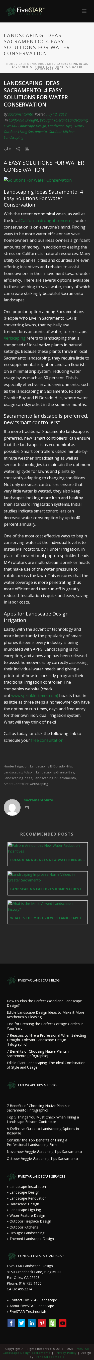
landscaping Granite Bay (55, 772)
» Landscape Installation (26, 1186)
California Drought (36, 64)
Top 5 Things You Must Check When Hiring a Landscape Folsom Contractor (43, 1119)
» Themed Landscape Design (30, 1238)
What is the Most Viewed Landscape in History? (48, 918)
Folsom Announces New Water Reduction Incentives (48, 860)
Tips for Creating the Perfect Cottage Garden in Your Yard (45, 1026)
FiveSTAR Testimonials (28, 1311)
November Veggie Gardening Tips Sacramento (44, 1151)
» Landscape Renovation (27, 1198)
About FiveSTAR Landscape (32, 1305)
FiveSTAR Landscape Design (25, 126)
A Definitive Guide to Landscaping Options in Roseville (43, 1130)
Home (10, 64)
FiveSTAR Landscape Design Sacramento (46, 1351)
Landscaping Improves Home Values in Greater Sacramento (48, 889)
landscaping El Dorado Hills (51, 766)
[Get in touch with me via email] (27, 808)
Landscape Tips (60, 126)
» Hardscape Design (23, 1204)
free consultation (47, 740)
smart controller (16, 783)
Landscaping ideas (18, 778)
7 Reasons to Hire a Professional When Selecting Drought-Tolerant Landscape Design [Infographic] (46, 1040)
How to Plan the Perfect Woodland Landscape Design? (44, 1003)
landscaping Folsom (19, 772)
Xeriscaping (15, 338)
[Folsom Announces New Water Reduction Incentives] (47, 848)
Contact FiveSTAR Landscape (33, 1300)
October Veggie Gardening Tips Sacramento (42, 1158)
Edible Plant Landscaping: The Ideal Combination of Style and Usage (46, 1065)
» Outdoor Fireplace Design (29, 1221)
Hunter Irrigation (16, 766)
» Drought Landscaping (25, 1233)
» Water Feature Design (26, 1215)
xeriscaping (39, 783)
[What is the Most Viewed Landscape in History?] (47, 906)
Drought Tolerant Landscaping (63, 120)
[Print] (29, 148)
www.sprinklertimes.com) (34, 695)
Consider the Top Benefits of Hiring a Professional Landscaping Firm (37, 1142)
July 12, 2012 (56, 114)
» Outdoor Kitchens (22, 1227)
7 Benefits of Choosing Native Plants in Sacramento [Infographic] (38, 1053)
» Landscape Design (23, 1192)
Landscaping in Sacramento (55, 778)
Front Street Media (49, 1357)
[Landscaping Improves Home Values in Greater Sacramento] (47, 877)
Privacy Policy (66, 1353)
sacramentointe (20, 114)
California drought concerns (47, 220)
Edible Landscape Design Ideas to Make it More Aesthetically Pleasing (45, 1014)
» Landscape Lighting (24, 1209)
